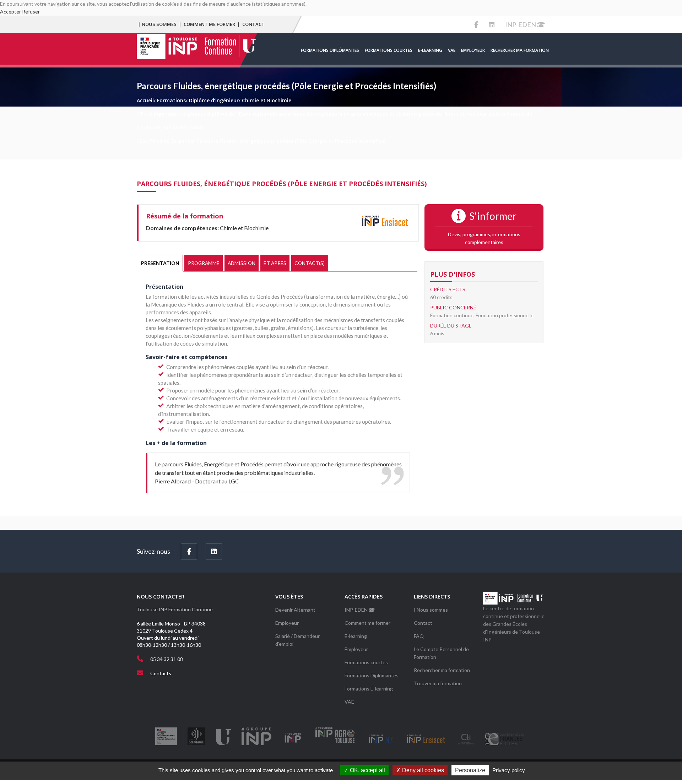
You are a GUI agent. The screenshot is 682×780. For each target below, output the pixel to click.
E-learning (430, 50)
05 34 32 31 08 (166, 659)
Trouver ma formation (438, 683)
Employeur (473, 50)
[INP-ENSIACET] (384, 221)
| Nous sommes (157, 24)
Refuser (31, 12)
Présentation (160, 263)
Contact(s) (309, 263)
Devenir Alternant (295, 610)
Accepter (10, 12)
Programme (204, 263)
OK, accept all (366, 770)
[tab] (160, 263)
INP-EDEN (521, 24)
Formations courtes (388, 50)
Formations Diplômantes (330, 50)
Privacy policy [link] (508, 770)
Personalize (470, 770)
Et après (275, 263)
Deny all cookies (422, 770)
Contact (253, 24)
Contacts (160, 673)
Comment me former (209, 24)
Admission (241, 263)
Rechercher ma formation (520, 50)
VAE (451, 50)
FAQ (419, 636)
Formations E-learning (369, 689)
